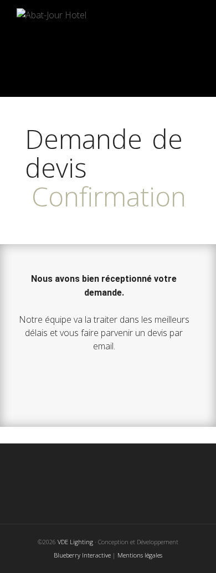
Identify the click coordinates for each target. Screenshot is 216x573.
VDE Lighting (76, 542)
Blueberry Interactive (82, 555)
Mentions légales (139, 555)
